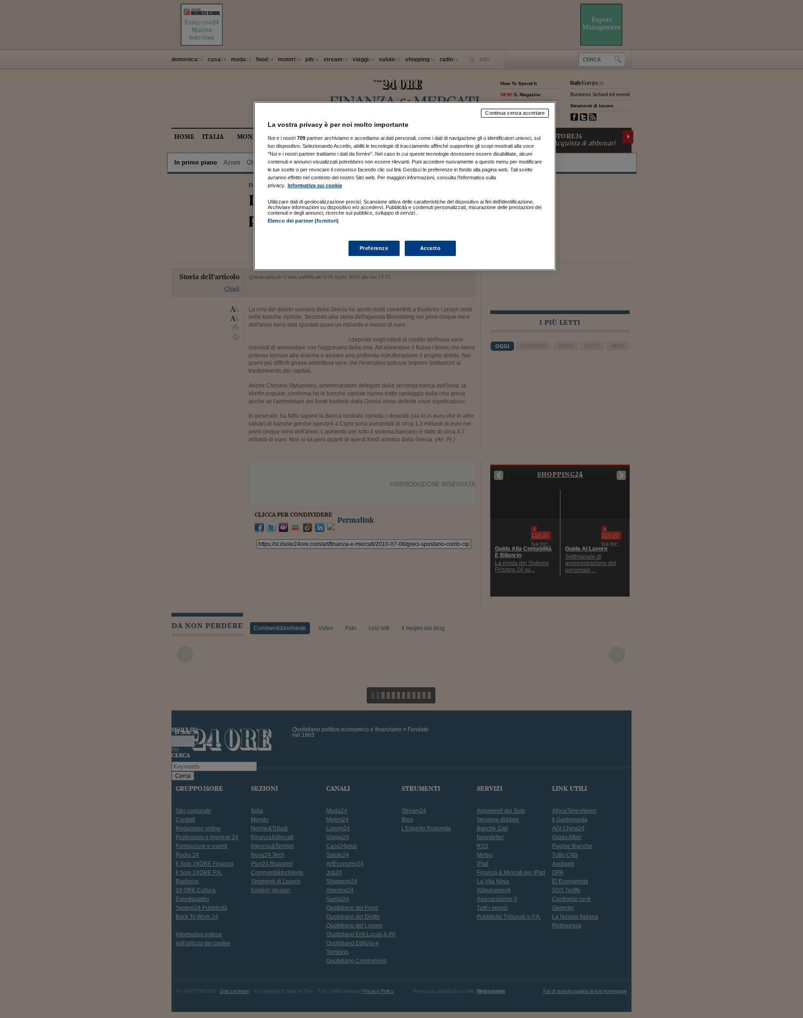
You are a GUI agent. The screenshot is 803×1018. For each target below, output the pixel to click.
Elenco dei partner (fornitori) (303, 220)
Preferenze (374, 248)
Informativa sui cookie (315, 185)
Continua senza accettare (515, 113)
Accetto (430, 248)
